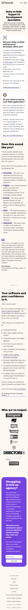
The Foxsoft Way (20, 389)
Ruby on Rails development (10, 311)
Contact (14, 591)
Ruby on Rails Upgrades (14, 598)
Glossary (14, 579)
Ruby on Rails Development (14, 595)
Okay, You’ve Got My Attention (12, 135)
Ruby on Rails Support (14, 601)
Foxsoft (7, 2)
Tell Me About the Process (11, 87)
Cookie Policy (14, 588)
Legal (14, 582)
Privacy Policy (14, 585)
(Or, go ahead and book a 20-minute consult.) (12, 394)
